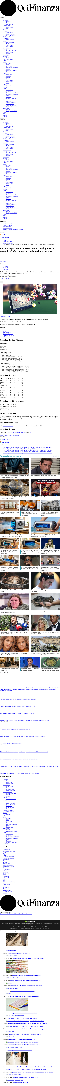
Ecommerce (6, 859)
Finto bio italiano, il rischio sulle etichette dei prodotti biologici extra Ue (17, 706)
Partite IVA (9, 808)
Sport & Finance (7, 48)
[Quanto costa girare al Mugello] (31, 1080)
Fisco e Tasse (6, 25)
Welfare (5, 862)
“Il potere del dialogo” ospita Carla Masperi (10, 743)
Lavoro (5, 31)
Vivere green (9, 71)
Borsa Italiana (9, 74)
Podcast (5, 87)
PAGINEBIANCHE (31, 923)
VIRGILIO (6, 923)
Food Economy (10, 42)
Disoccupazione (10, 807)
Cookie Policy (31, 926)
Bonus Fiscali (9, 27)
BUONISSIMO (56, 923)
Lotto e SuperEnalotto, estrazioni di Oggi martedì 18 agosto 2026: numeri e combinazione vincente (27, 450)
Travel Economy (10, 45)
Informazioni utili (7, 241)
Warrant (8, 78)
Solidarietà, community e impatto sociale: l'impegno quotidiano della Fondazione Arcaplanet (22, 736)
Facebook (5, 268)
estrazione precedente (8, 426)
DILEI (42, 923)
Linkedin (5, 266)
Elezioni (8, 57)
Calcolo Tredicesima (11, 102)
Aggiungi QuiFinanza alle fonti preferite (13, 229)
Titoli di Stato (9, 80)
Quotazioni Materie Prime (12, 106)
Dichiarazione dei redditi (9, 851)
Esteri (4, 60)
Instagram (5, 269)
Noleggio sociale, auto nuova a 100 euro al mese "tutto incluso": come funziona (19, 773)
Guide (4, 88)
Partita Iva (8, 97)
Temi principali (7, 890)
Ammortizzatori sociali (8, 866)
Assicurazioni (9, 90)
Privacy (25, 926)
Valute (7, 83)
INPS (4, 852)
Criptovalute (9, 91)
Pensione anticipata (11, 799)
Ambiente (8, 63)
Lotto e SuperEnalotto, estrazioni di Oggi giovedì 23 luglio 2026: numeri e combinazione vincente (27, 448)
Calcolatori (6, 99)
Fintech (8, 109)
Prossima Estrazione (8, 334)
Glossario (5, 84)
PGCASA (26, 923)
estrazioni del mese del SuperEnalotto (17, 432)
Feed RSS (24, 914)
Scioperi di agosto (7, 225)
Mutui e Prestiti (10, 39)
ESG (7, 64)
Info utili (5, 49)
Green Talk (9, 66)
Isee (4, 883)
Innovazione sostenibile (12, 67)
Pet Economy (9, 46)
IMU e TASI (6, 877)
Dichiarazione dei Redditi (12, 92)
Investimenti (9, 23)
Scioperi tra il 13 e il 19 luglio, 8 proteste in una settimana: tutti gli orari (17, 713)
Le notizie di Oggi (7, 891)
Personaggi (6, 55)
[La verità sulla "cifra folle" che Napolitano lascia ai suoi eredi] (31, 1042)
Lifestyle (5, 41)
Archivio (29, 914)
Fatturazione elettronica (9, 882)
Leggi (7, 28)
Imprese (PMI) (9, 24)
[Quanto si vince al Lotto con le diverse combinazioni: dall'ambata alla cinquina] (31, 1069)
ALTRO (2, 119)
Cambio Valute (10, 104)
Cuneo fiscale (6, 884)
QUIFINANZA (50, 923)
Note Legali (20, 926)
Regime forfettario (10, 790)
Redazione (5, 843)
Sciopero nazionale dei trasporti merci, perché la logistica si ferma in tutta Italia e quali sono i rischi (24, 752)
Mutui (7, 95)
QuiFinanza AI (6, 37)
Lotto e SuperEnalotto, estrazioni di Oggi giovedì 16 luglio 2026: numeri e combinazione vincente (27, 447)
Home (4, 240)
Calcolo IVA (9, 101)
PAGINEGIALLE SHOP (19, 923)
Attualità (5, 113)
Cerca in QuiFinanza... (6, 912)
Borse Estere (9, 81)
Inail (4, 886)
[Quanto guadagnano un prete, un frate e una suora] (31, 939)
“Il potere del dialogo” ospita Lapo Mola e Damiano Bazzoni (15, 729)
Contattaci (11, 914)
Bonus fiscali (9, 786)
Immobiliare (6, 38)
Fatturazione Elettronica (12, 94)
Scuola (4, 855)
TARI (4, 888)
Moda (7, 44)
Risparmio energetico (11, 70)
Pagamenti (5, 854)
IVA (4, 868)
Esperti (5, 115)
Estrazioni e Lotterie (11, 50)
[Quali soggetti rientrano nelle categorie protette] (31, 1047)
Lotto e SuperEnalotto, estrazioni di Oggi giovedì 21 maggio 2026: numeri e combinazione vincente (27, 453)
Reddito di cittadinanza (8, 856)
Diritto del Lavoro (10, 35)
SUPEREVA (30, 924)
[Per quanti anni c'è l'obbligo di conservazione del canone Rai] (31, 983)
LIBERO (2, 923)
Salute (4, 112)
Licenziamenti (6, 869)
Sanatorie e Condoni (8, 865)
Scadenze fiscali (7, 226)
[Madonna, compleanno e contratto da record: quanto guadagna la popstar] (31, 1026)
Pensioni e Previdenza (11, 98)
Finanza (8, 21)
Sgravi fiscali (6, 861)
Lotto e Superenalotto (14, 435)
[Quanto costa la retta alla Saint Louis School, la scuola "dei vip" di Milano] (31, 1021)
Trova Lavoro (9, 32)
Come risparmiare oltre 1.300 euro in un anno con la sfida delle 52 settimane (19, 759)
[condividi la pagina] (1, 282)
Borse (4, 73)
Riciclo (8, 69)
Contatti (5, 116)
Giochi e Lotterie (4, 435)
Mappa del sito (18, 914)
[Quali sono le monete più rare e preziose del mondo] (31, 1074)
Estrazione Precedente (8, 335)
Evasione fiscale (10, 789)
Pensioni (5, 30)
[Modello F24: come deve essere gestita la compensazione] (31, 993)
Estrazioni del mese (8, 336)
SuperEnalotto (6, 316)
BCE (4, 875)
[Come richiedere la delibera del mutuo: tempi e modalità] (31, 1037)
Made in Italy (6, 863)
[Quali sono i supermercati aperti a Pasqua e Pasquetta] (31, 966)
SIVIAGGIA (46, 923)
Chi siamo (15, 926)
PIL (4, 880)
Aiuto (46, 926)
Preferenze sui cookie (39, 926)
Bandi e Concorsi (10, 34)
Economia (5, 20)
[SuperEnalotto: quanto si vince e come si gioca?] (31, 1004)
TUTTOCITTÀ (37, 923)
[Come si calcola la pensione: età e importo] (31, 950)
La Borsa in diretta (7, 223)
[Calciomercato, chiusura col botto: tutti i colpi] (31, 988)
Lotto (1, 316)
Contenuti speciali (4, 914)
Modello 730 (6, 887)
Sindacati (5, 872)
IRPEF (5, 870)
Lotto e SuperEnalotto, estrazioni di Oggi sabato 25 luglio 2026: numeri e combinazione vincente (27, 451)
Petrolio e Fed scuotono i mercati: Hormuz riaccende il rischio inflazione (18, 699)
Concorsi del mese (7, 228)
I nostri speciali (7, 85)
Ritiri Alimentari (10, 52)
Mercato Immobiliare (8, 810)
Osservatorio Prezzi (8, 59)
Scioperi (8, 53)
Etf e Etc (8, 76)
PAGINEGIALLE (12, 923)
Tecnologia (6, 108)
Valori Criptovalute (11, 105)
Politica (5, 56)
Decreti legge (6, 849)
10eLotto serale (7, 332)
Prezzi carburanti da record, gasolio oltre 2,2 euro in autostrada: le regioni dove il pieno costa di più (24, 720)
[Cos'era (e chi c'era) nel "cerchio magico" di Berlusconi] (31, 1015)
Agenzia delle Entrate (8, 858)
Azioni (8, 77)
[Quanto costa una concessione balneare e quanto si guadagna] (31, 955)
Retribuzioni (9, 806)
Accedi (2, 17)
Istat (4, 879)
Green (4, 62)
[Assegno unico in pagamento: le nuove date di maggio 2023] (31, 978)
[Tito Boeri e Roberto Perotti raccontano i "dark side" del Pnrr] (31, 1031)
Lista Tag (5, 893)
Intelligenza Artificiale (11, 111)
